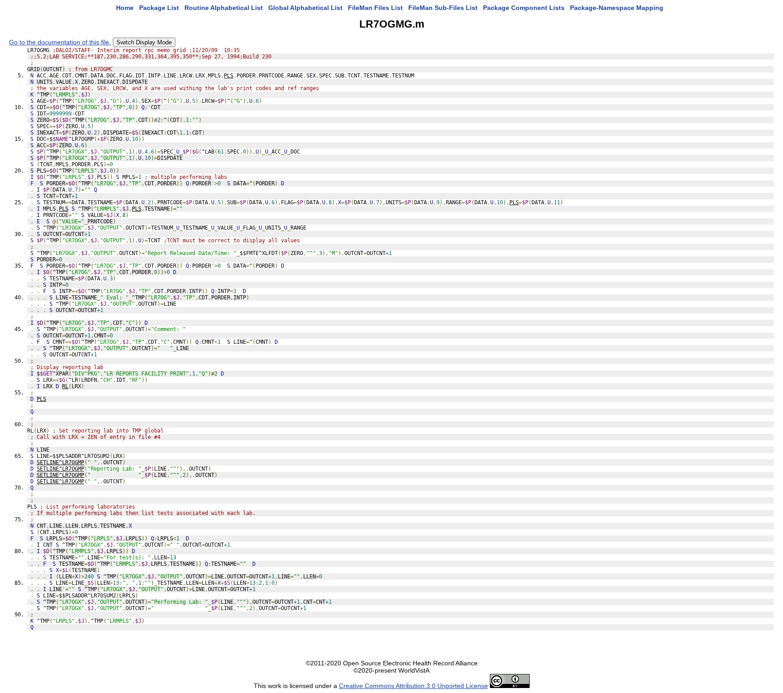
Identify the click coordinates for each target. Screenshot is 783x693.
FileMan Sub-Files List (443, 7)
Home (125, 7)
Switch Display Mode (144, 42)
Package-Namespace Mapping (616, 7)
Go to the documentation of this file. (60, 42)
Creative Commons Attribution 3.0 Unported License (413, 685)
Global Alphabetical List (305, 7)
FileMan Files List (375, 7)
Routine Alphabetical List (223, 7)
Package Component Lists (524, 7)
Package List (159, 7)
